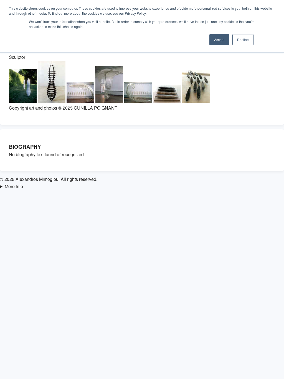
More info (14, 186)
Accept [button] (219, 39)
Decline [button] (243, 39)
